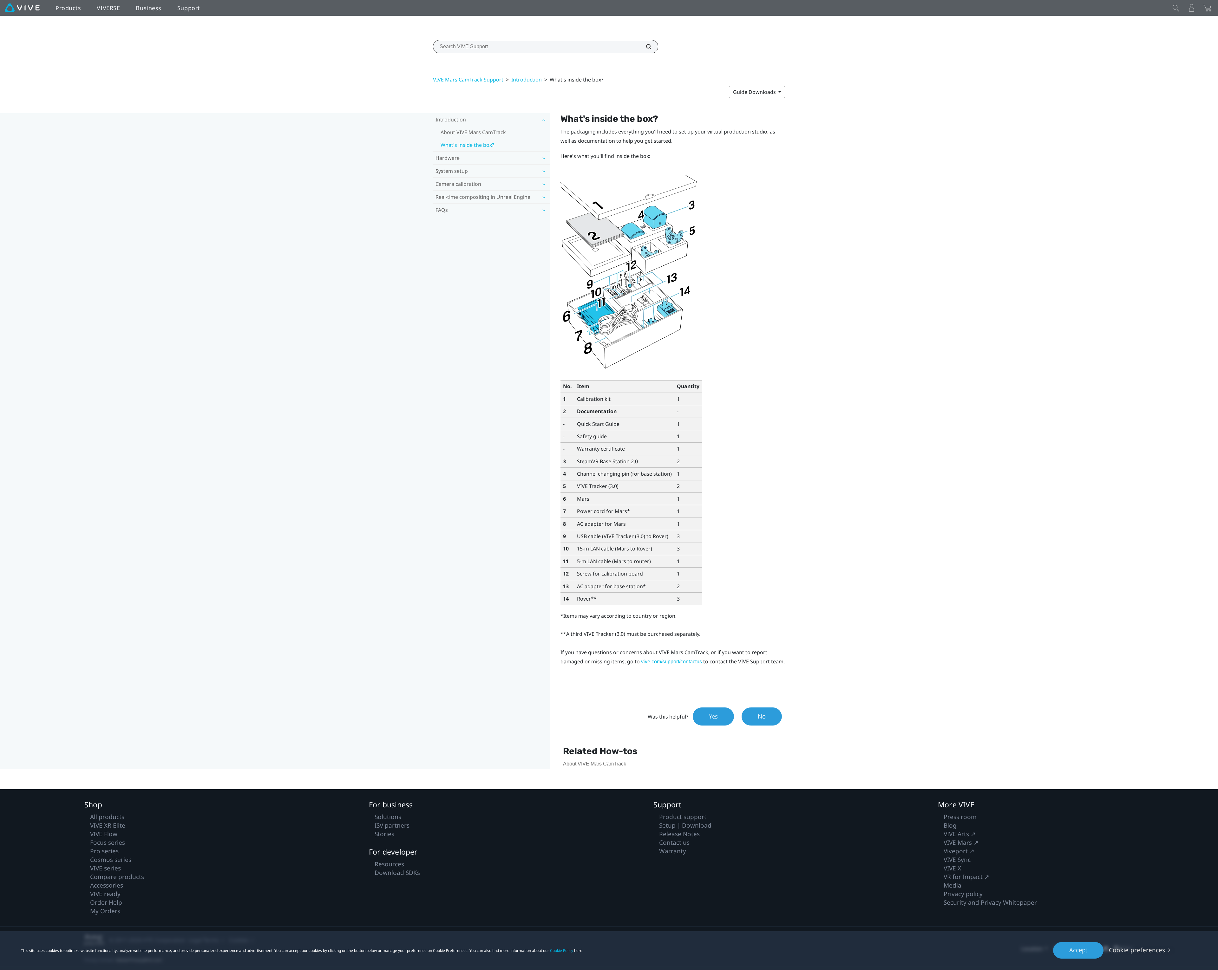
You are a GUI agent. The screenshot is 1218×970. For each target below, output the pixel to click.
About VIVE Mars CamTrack (473, 132)
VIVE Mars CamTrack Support (468, 79)
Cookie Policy (561, 950)
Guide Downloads (755, 91)
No (762, 716)
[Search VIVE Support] (645, 46)
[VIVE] (22, 8)
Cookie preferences (1137, 950)
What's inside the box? (467, 144)
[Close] (1176, 8)
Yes (713, 716)
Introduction (526, 79)
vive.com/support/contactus (671, 661)
